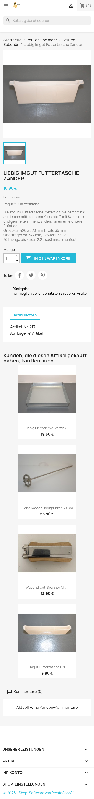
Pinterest (42, 275)
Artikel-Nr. (19, 327)
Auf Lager (18, 333)
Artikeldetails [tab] (25, 315)
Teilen (19, 275)
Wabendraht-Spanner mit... (47, 587)
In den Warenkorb (48, 258)
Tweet (31, 275)
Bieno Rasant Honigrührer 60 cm (47, 508)
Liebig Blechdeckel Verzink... (47, 428)
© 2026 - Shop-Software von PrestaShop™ (38, 793)
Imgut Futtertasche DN (47, 667)
